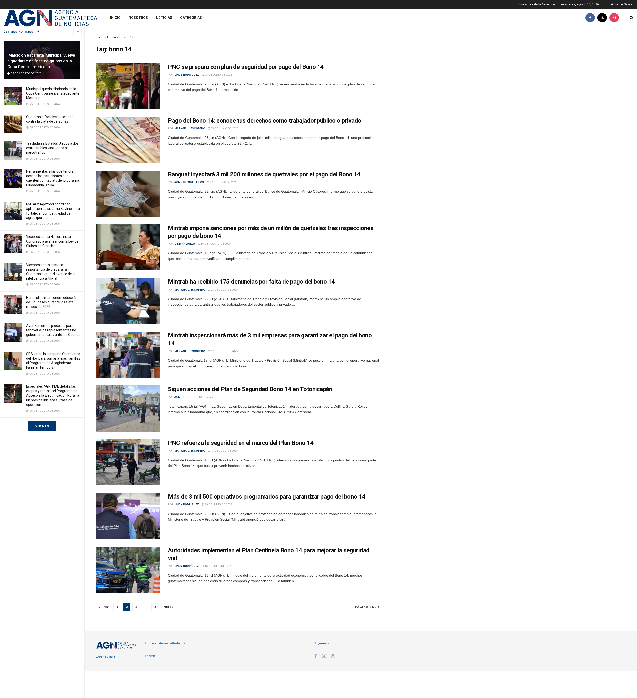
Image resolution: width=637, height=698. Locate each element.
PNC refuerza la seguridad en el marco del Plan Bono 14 (240, 442)
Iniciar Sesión (623, 4)
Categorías (191, 18)
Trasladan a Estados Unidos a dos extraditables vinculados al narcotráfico (52, 147)
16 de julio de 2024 (217, 566)
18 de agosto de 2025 (215, 243)
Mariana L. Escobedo (189, 128)
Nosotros (138, 18)
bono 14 (128, 37)
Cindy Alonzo (184, 243)
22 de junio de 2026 (223, 182)
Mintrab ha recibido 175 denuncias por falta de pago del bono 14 (251, 281)
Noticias (164, 18)
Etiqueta (113, 37)
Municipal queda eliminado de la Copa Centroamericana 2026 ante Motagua (52, 93)
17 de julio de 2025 (224, 351)
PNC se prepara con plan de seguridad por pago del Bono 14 (246, 66)
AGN (177, 397)
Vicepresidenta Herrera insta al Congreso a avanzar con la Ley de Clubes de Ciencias (52, 241)
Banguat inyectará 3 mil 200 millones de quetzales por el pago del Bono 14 (264, 174)
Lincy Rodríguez (186, 74)
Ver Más (42, 426)
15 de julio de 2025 (199, 397)
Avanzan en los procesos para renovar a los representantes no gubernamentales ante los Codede (53, 330)
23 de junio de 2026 (218, 74)
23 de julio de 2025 (224, 289)
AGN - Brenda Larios (189, 182)
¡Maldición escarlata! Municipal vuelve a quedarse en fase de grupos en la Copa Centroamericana (41, 61)
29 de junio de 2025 (218, 504)
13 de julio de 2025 (224, 450)
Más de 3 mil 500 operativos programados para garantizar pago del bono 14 (266, 496)
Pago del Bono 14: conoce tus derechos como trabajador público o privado (264, 120)
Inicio (115, 18)
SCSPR (149, 656)
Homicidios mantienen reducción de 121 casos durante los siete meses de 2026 (51, 302)
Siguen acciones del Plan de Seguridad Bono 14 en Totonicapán (250, 389)
